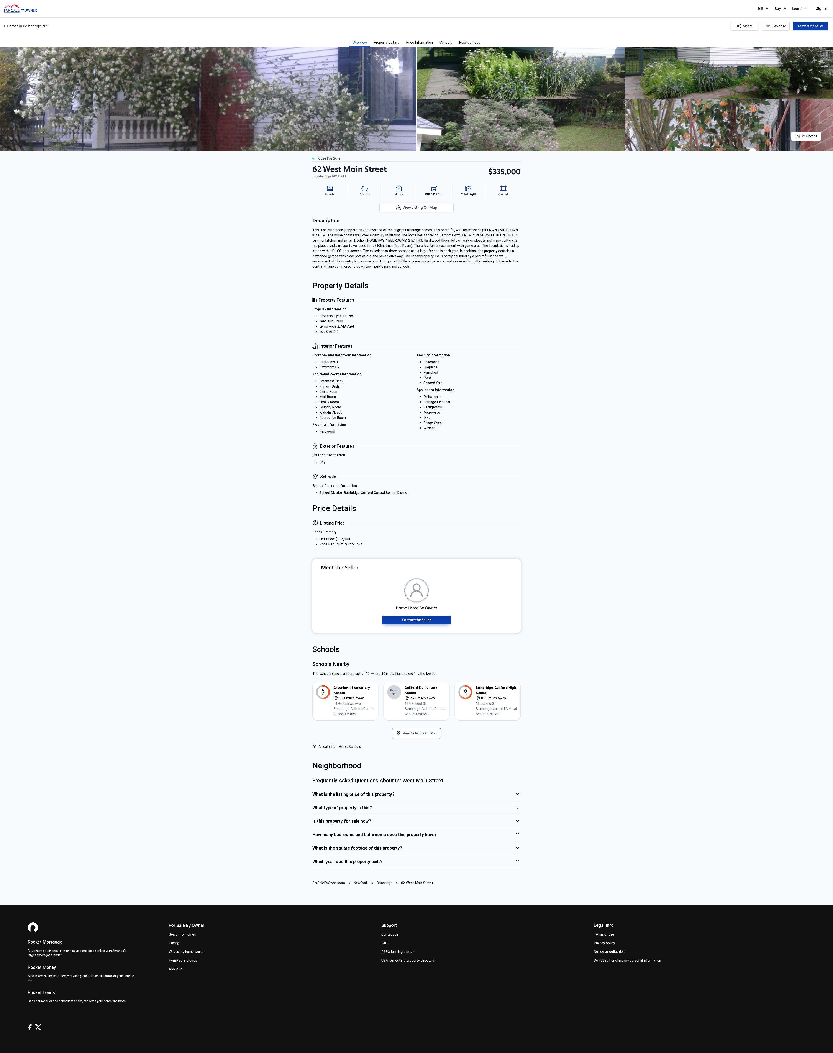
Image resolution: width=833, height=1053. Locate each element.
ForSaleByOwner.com (328, 883)
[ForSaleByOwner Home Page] (20, 8)
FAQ (384, 943)
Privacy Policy (604, 943)
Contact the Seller (810, 26)
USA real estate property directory (408, 960)
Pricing (174, 943)
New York (361, 883)
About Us (175, 969)
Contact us (389, 934)
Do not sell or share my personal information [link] (627, 960)
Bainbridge (384, 883)
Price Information (419, 42)
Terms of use (604, 934)
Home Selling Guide (183, 960)
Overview (360, 42)
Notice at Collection (609, 952)
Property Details (386, 42)
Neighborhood (469, 42)
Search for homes (182, 934)
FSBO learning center (397, 952)
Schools (446, 42)
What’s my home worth (186, 952)
